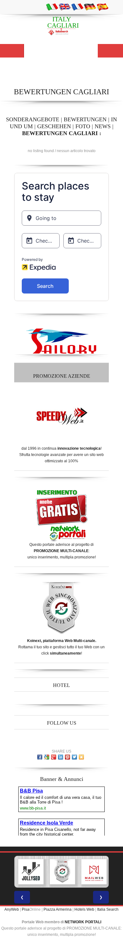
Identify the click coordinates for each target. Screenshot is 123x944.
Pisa (25, 909)
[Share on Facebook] (39, 757)
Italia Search (108, 909)
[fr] (77, 6)
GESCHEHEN (54, 126)
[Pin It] (67, 757)
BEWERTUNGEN (85, 119)
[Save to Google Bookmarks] (46, 757)
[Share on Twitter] (74, 757)
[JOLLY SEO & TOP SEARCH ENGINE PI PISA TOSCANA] (31, 871)
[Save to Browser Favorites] (81, 757)
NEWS (103, 126)
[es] (102, 6)
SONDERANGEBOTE (32, 119)
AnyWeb (11, 909)
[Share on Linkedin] (60, 757)
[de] (90, 6)
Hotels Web (84, 909)
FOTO (82, 126)
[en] (64, 6)
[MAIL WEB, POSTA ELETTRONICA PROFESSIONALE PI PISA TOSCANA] (94, 871)
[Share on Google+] (53, 757)
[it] (52, 6)
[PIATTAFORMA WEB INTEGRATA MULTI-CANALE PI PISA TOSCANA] (62, 871)
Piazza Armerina (58, 909)
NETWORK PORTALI (83, 922)
